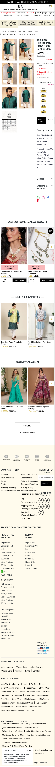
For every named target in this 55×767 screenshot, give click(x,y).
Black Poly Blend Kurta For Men (38, 750)
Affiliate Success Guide (10, 490)
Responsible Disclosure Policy (33, 494)
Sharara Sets (21, 706)
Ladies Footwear (37, 667)
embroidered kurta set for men (38, 731)
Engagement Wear (25, 703)
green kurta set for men (12, 727)
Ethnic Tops (30, 695)
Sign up (51, 13)
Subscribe (46, 484)
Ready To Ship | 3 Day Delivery (46, 23)
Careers (4, 481)
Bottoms (46, 691)
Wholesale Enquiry (29, 515)
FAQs (23, 499)
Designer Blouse (38, 684)
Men (36, 32)
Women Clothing (23, 15)
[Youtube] (47, 506)
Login (45, 13)
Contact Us (5, 484)
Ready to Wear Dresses (30, 691)
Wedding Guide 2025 (8, 13)
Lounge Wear (43, 695)
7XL (43, 110)
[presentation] (3, 247)
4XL (43, 94)
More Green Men (27, 432)
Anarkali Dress (7, 706)
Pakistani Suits (35, 706)
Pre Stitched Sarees (9, 691)
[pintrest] (41, 512)
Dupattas (5, 695)
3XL (43, 89)
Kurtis (25, 684)
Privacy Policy (27, 487)
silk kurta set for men (36, 753)
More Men (27, 426)
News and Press (7, 478)
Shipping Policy (27, 505)
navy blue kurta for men (36, 723)
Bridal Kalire (17, 695)
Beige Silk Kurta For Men (12, 731)
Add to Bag (41, 120)
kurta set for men (32, 727)
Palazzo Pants (30, 688)
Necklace (19, 671)
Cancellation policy (29, 502)
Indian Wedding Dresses (11, 688)
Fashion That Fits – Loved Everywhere (27, 23)
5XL (43, 100)
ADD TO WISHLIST (52, 119)
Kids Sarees (44, 699)
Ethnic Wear (44, 688)
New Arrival (27, 32)
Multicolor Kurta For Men (13, 735)
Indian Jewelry (7, 667)
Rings (27, 671)
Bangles (36, 671)
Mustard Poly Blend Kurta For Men (17, 746)
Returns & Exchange (29, 481)
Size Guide (50, 84)
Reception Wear (8, 703)
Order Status (26, 478)
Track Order (21, 13)
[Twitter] (47, 500)
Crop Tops (5, 699)
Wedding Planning (8, 487)
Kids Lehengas (30, 699)
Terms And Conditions (30, 484)
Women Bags (21, 667)
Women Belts (6, 671)
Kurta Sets (31, 710)
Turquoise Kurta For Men (12, 723)
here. (16, 762)
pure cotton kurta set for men (14, 742)
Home (4, 32)
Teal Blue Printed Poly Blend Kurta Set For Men (18, 34)
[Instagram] (41, 506)
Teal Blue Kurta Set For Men (38, 735)
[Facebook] (41, 500)
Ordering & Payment (29, 508)
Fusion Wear (41, 703)
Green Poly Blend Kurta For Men (16, 738)
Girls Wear (16, 699)
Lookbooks (25, 518)
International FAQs (29, 474)
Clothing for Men (14, 32)
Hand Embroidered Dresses (12, 710)
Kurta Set (37, 15)
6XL (43, 105)
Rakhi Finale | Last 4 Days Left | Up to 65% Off (9, 24)
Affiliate (39, 13)
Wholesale (31, 13)
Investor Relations (29, 490)
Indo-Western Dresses (10, 684)
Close (28, 751)
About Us (5, 474)
